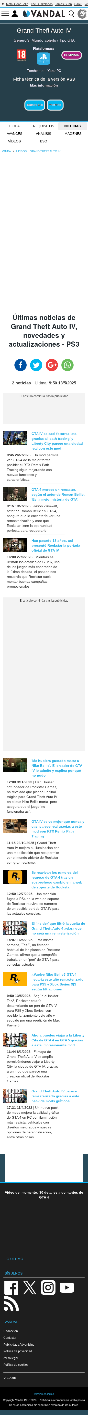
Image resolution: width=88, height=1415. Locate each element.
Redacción (10, 1331)
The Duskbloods (42, 4)
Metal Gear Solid (17, 4)
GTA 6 (78, 4)
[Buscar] (71, 14)
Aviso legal (10, 1358)
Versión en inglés (44, 1393)
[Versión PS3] (43, 58)
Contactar (9, 1337)
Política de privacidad (17, 1351)
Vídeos (14, 141)
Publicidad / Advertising (18, 1344)
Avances (14, 134)
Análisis (43, 134)
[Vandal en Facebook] (11, 1287)
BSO (43, 141)
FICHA (14, 126)
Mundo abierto (44, 40)
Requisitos (43, 126)
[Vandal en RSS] (11, 1302)
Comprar (71, 55)
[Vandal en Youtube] (67, 1287)
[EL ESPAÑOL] (82, 14)
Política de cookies (15, 1364)
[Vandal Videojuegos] (44, 13)
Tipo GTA (67, 40)
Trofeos (55, 105)
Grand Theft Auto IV (44, 30)
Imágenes (72, 134)
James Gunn (63, 4)
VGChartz (9, 1377)
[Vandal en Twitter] (30, 1287)
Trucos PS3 (35, 105)
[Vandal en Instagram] (48, 1287)
